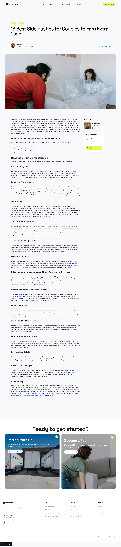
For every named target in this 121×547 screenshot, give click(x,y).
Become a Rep (109, 4)
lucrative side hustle (26, 171)
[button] (42, 4)
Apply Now (92, 148)
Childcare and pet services (19, 294)
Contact (78, 4)
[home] (17, 4)
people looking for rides (72, 370)
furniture (22, 247)
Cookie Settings (5, 544)
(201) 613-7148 (7, 515)
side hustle (33, 127)
